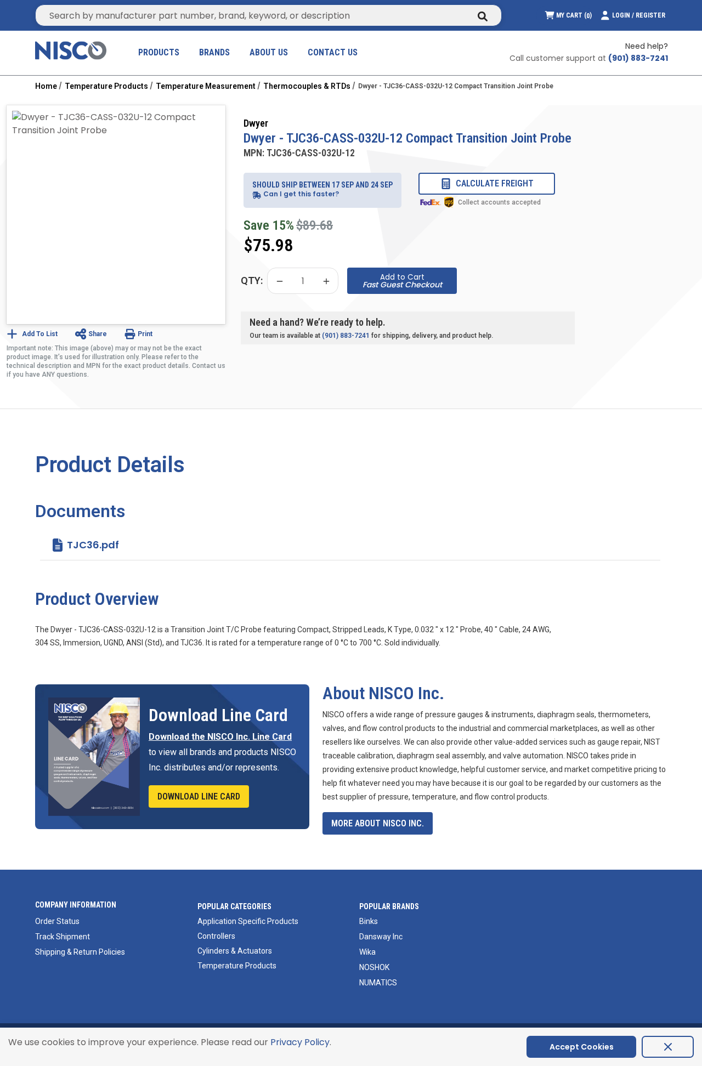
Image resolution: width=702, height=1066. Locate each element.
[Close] (668, 1047)
